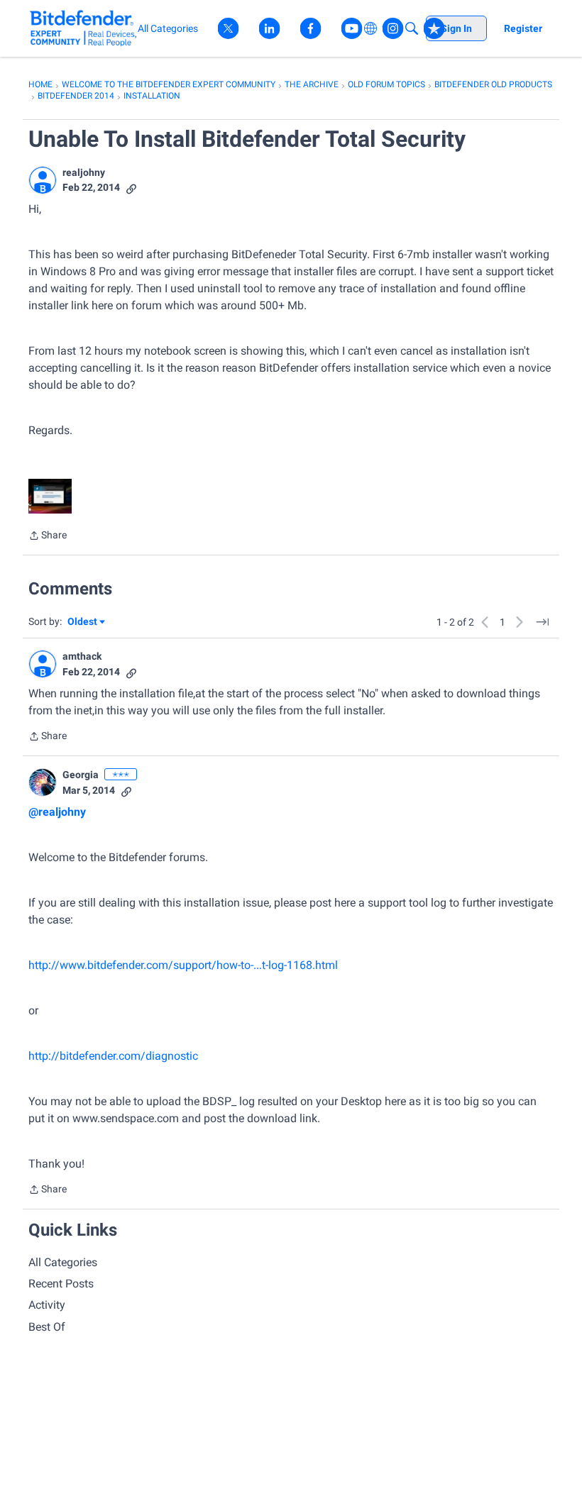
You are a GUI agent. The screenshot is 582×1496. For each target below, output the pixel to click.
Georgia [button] (80, 774)
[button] (42, 180)
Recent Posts (61, 1283)
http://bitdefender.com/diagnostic (113, 1056)
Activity (46, 1305)
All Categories (62, 1262)
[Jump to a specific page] (542, 622)
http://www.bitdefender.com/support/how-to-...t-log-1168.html (183, 965)
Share (47, 536)
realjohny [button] (83, 172)
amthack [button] (81, 656)
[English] (83, 28)
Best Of (46, 1327)
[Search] (411, 28)
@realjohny (57, 812)
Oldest (83, 622)
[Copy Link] (131, 187)
